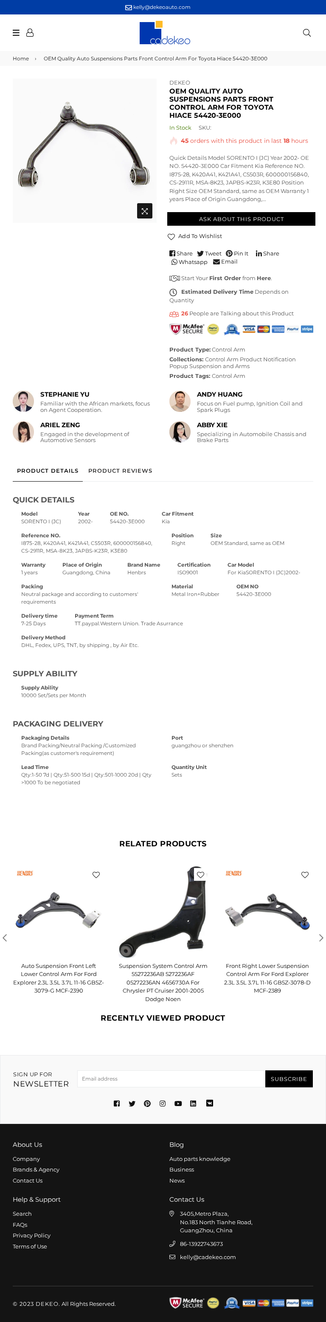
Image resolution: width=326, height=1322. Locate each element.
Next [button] (321, 938)
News (177, 1180)
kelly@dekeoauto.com (161, 7)
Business (181, 1169)
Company (26, 1158)
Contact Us (27, 1180)
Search (22, 1213)
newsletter (41, 1080)
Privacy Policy (32, 1235)
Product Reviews (120, 470)
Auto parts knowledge (199, 1158)
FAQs (20, 1224)
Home (21, 58)
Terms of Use (30, 1246)
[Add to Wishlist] (96, 874)
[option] (85, 151)
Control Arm (228, 349)
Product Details (48, 470)
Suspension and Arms (219, 366)
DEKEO (179, 82)
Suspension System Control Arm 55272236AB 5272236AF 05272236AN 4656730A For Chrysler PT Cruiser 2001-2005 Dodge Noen (163, 982)
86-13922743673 (201, 1243)
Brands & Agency (36, 1169)
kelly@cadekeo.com (208, 1257)
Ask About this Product (241, 219)
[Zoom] (144, 210)
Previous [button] (4, 938)
